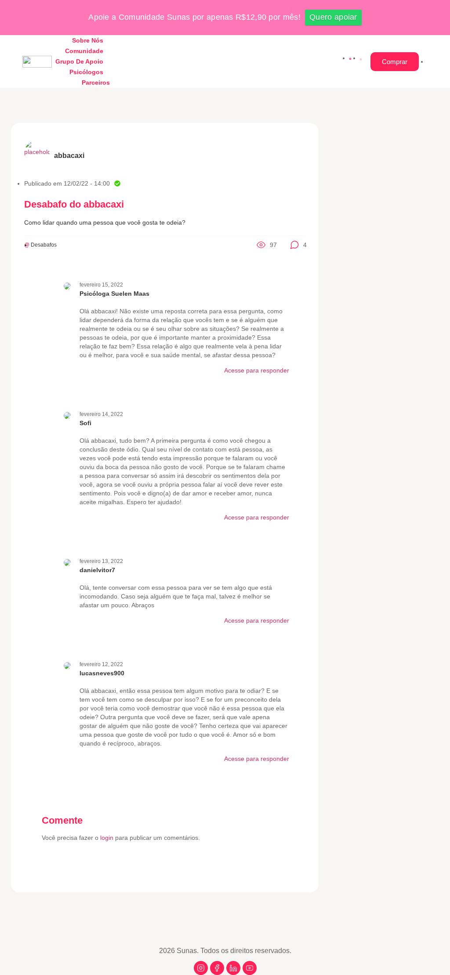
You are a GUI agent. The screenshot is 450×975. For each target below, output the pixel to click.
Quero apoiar (333, 17)
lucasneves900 (102, 673)
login (107, 837)
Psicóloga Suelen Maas (114, 293)
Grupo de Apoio (79, 61)
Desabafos (44, 245)
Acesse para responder (256, 370)
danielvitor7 (97, 570)
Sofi (85, 423)
